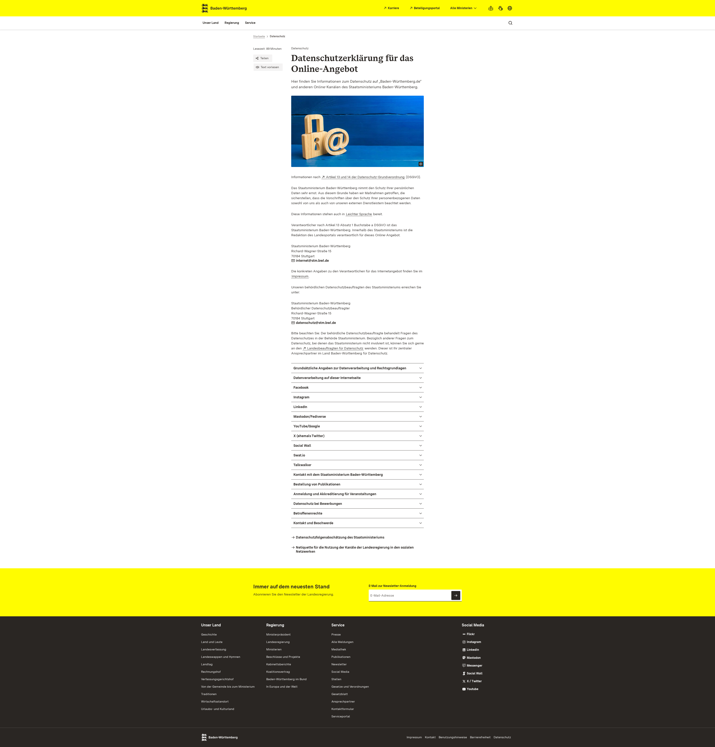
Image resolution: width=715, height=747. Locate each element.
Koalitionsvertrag (278, 671)
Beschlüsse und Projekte (283, 657)
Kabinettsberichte (278, 664)
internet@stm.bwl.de (312, 260)
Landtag (207, 664)
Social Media (340, 671)
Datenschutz (502, 737)
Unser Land (211, 625)
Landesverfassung (213, 649)
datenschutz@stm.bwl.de (316, 323)
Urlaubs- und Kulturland (217, 709)
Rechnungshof (211, 671)
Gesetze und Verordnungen (350, 686)
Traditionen (209, 694)
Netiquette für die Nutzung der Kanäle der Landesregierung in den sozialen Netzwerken (355, 549)
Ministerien (274, 649)
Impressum (300, 276)
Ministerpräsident (278, 634)
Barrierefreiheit (480, 737)
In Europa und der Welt (282, 686)
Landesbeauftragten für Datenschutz (335, 348)
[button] (262, 58)
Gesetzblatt (339, 694)
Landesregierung (278, 642)
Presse (336, 634)
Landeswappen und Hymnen (220, 657)
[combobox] (464, 8)
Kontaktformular (342, 709)
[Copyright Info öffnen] (421, 164)
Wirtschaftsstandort (215, 701)
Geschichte (209, 634)
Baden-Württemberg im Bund (286, 679)
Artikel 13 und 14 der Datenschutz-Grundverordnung (365, 177)
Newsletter (339, 664)
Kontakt (430, 737)
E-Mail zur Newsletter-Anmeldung (392, 586)
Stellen (336, 679)
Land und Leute (212, 642)
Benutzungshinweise (453, 737)
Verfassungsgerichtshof (217, 679)
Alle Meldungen (342, 642)
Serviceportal (340, 716)
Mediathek (338, 649)
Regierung (275, 625)
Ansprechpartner (343, 701)
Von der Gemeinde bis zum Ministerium (228, 686)
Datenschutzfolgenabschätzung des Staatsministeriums (340, 537)
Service (337, 625)
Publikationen (340, 657)
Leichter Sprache (359, 214)
